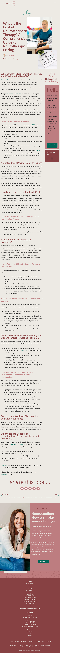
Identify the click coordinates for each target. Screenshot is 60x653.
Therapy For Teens (30, 599)
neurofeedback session (13, 94)
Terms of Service (29, 645)
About (30, 585)
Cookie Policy (21, 645)
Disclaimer (37, 645)
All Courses (30, 631)
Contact (30, 588)
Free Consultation (30, 583)
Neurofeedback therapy (8, 80)
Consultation (30, 622)
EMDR (30, 605)
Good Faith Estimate (45, 645)
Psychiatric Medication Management (30, 608)
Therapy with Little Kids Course (30, 626)
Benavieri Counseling (18, 444)
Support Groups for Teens (30, 601)
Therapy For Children (30, 597)
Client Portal (30, 590)
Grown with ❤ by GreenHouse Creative (30, 646)
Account (30, 635)
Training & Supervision (30, 624)
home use (24, 350)
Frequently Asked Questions (30, 617)
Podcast (30, 615)
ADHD (33, 125)
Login (30, 633)
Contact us (4, 465)
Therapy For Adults (30, 595)
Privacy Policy (13, 645)
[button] (52, 158)
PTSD (39, 150)
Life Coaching (30, 603)
